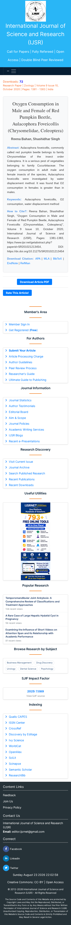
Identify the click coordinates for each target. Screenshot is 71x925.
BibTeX (57, 258)
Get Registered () (23, 330)
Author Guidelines (20, 362)
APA (37, 258)
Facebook (15, 848)
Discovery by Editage (23, 734)
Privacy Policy (12, 807)
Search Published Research (27, 473)
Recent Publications (22, 479)
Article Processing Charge (26, 356)
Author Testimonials (22, 406)
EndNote (12, 263)
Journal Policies (19, 423)
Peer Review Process (23, 368)
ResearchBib (17, 775)
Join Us (8, 801)
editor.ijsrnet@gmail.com (28, 831)
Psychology (47, 668)
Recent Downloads (21, 485)
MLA (46, 258)
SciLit (12, 757)
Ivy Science (16, 740)
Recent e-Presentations (24, 441)
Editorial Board (18, 412)
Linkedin (14, 858)
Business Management (19, 662)
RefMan (25, 263)
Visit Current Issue (21, 461)
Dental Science (28, 668)
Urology (11, 668)
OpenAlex (15, 752)
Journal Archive (19, 467)
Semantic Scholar (20, 769)
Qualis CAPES (18, 716)
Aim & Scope (17, 417)
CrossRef (15, 728)
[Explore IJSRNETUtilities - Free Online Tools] (35, 541)
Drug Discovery (44, 662)
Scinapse (15, 763)
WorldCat (15, 746)
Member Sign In (19, 324)
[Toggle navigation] (11, 71)
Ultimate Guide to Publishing (27, 379)
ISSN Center (17, 722)
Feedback (9, 795)
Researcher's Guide (22, 374)
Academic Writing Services (26, 429)
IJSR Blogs (16, 435)
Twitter (13, 867)
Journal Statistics (20, 400)
